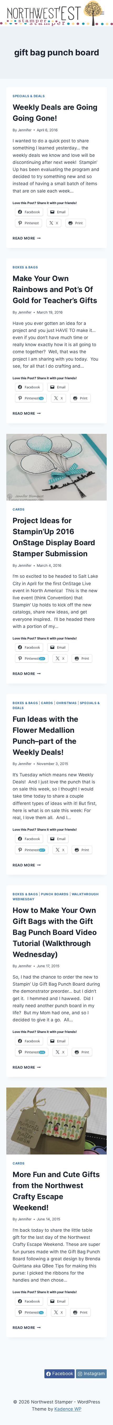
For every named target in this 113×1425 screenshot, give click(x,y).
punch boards (55, 894)
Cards (19, 509)
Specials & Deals (29, 96)
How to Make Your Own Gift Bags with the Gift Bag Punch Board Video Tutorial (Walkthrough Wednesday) (55, 932)
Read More (27, 238)
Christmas (66, 703)
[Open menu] (102, 13)
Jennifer (25, 130)
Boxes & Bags (25, 267)
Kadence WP (67, 1409)
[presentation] (56, 467)
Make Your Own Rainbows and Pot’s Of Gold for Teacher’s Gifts (55, 289)
